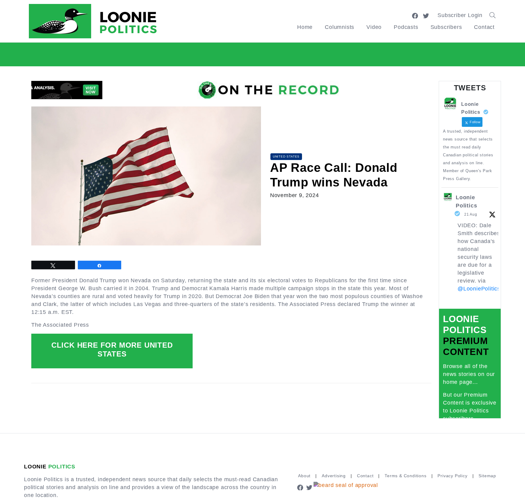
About (304, 475)
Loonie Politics (466, 201)
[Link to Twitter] (425, 15)
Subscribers (446, 27)
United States (286, 156)
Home (305, 27)
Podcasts (406, 27)
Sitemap (487, 475)
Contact (484, 27)
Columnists (339, 27)
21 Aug (470, 214)
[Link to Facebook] (415, 15)
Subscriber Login (459, 15)
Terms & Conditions (405, 475)
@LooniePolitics (479, 289)
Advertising (334, 475)
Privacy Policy (452, 475)
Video (374, 27)
